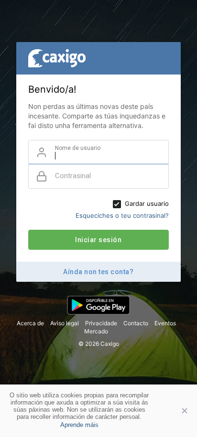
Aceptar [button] (178, 410)
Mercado (96, 331)
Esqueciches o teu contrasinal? (122, 215)
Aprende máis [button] (79, 424)
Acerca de (30, 323)
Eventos (165, 323)
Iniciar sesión (98, 240)
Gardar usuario (147, 203)
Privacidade (101, 323)
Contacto (135, 323)
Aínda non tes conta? (98, 272)
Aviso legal (64, 323)
